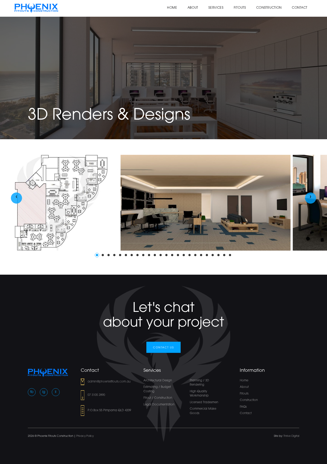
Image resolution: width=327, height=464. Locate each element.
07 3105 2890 (96, 395)
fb (31, 392)
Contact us (163, 347)
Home (172, 8)
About (193, 8)
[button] (97, 255)
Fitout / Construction (157, 398)
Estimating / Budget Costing (157, 389)
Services (216, 8)
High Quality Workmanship (199, 393)
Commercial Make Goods (203, 411)
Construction (269, 8)
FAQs (243, 406)
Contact (299, 8)
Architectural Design (157, 380)
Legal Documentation (158, 404)
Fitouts (240, 8)
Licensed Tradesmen (204, 402)
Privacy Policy (85, 436)
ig (43, 392)
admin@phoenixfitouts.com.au (109, 381)
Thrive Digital (291, 436)
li (55, 392)
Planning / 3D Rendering (199, 382)
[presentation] (16, 198)
